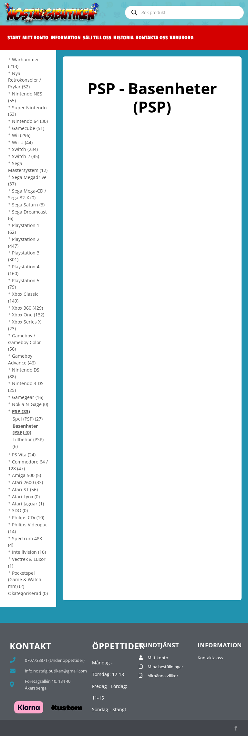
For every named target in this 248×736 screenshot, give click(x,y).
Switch (25, 149)
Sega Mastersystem (27, 166)
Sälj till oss (97, 38)
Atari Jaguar (28, 504)
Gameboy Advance (22, 359)
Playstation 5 (23, 283)
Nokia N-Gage (30, 404)
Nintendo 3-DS (26, 386)
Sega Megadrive (27, 180)
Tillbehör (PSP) (28, 442)
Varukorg (181, 38)
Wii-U (22, 142)
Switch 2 (25, 156)
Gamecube (28, 128)
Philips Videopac (27, 528)
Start (13, 38)
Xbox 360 (27, 308)
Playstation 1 (23, 228)
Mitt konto (35, 38)
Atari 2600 (27, 482)
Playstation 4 (23, 270)
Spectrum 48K (25, 541)
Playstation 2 (23, 242)
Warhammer (23, 62)
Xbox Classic (23, 297)
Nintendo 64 (30, 121)
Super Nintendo (27, 110)
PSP (21, 411)
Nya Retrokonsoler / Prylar (24, 80)
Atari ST (25, 489)
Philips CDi (28, 517)
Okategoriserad (28, 593)
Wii (21, 135)
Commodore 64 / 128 (28, 465)
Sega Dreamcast (27, 215)
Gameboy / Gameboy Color (24, 342)
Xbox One (28, 315)
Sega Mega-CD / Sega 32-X (27, 194)
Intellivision (29, 552)
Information (65, 38)
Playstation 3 (23, 256)
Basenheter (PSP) (25, 429)
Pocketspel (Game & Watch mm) (24, 580)
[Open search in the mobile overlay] (184, 12)
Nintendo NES (25, 97)
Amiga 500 (26, 475)
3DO (20, 510)
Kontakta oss (152, 38)
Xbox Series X (24, 325)
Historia (123, 38)
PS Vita (24, 455)
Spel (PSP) (28, 419)
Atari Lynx (26, 496)
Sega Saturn (28, 205)
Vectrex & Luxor (27, 562)
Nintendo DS (23, 373)
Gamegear (27, 397)
